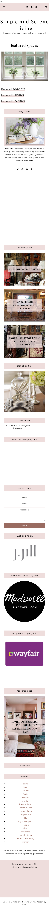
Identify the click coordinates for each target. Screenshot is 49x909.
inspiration (26, 814)
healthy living (25, 804)
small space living (25, 838)
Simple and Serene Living (23, 902)
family (25, 794)
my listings (22, 425)
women (25, 841)
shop (25, 828)
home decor (26, 807)
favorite (25, 797)
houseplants (26, 811)
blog (26, 787)
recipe (26, 824)
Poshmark (17, 428)
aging (25, 783)
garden (25, 800)
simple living (26, 835)
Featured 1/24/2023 (13, 101)
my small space (25, 821)
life (25, 817)
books (26, 790)
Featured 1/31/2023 (12, 95)
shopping (25, 831)
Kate (24, 904)
